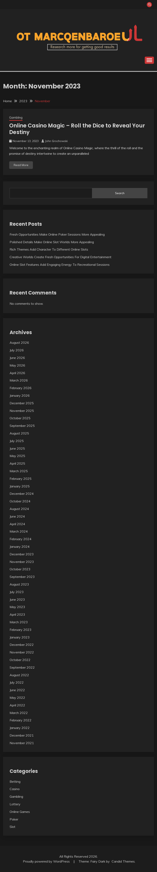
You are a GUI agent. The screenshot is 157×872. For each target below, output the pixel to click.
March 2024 (19, 531)
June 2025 (17, 448)
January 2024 (20, 546)
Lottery (15, 804)
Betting (15, 781)
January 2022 (20, 728)
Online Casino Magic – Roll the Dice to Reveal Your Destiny (77, 129)
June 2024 (17, 516)
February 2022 (20, 720)
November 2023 (22, 562)
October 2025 (20, 418)
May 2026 (17, 365)
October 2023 (20, 569)
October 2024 (20, 501)
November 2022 (22, 652)
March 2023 (19, 622)
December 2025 (22, 403)
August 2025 (19, 433)
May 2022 (17, 698)
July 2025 (17, 441)
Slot (12, 827)
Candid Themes (123, 861)
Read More (21, 165)
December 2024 (22, 494)
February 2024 (20, 539)
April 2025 (17, 463)
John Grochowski (56, 141)
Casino (15, 789)
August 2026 (19, 342)
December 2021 (22, 735)
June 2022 (17, 690)
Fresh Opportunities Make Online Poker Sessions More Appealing (57, 234)
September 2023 (22, 577)
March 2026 (19, 380)
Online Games (20, 812)
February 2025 (20, 479)
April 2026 (17, 373)
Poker (14, 819)
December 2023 (22, 554)
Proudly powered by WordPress (47, 861)
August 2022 (19, 675)
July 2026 (17, 350)
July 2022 (17, 682)
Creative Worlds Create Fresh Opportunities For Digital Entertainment (60, 257)
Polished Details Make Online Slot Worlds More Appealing (52, 242)
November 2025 (22, 411)
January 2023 (20, 637)
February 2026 (20, 388)
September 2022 (22, 667)
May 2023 (17, 607)
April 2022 (17, 705)
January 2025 (20, 486)
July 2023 (17, 592)
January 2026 (20, 395)
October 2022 (20, 660)
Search (119, 193)
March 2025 (19, 471)
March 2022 (19, 713)
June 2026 (17, 358)
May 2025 (17, 456)
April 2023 (17, 614)
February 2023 (20, 630)
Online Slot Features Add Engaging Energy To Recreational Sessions (60, 264)
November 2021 (22, 743)
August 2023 (19, 584)
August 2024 (19, 509)
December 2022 (22, 645)
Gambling (15, 117)
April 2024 (17, 524)
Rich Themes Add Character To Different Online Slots (49, 249)
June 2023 (17, 599)
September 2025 (22, 426)
